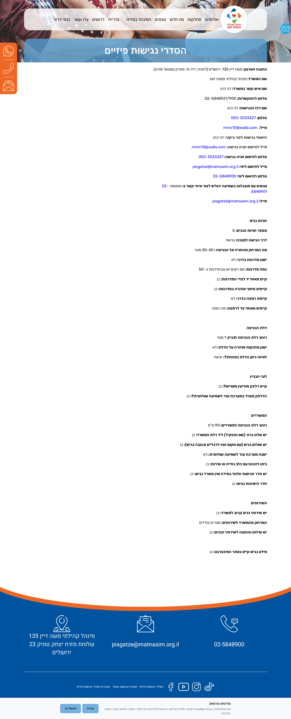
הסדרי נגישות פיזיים (151, 687)
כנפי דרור (61, 19)
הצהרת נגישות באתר (124, 687)
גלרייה (113, 19)
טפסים (160, 19)
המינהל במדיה (139, 19)
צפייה (90, 708)
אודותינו (212, 19)
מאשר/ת (70, 708)
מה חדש (177, 19)
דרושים (98, 19)
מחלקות (194, 19)
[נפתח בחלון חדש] (8, 51)
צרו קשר (81, 19)
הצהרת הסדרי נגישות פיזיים (93, 687)
